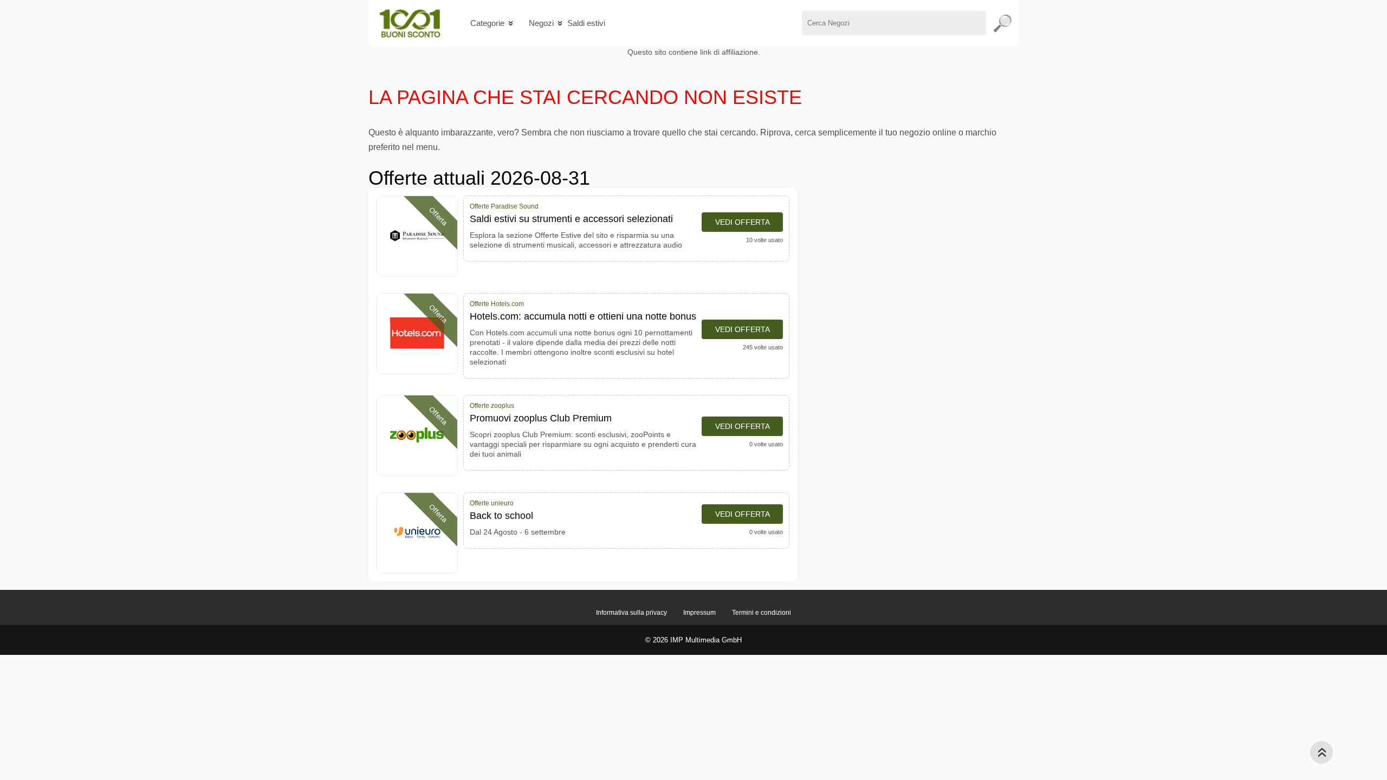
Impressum (699, 612)
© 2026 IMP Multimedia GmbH (693, 640)
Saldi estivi (586, 23)
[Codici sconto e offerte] (409, 23)
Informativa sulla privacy (631, 612)
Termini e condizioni (761, 612)
